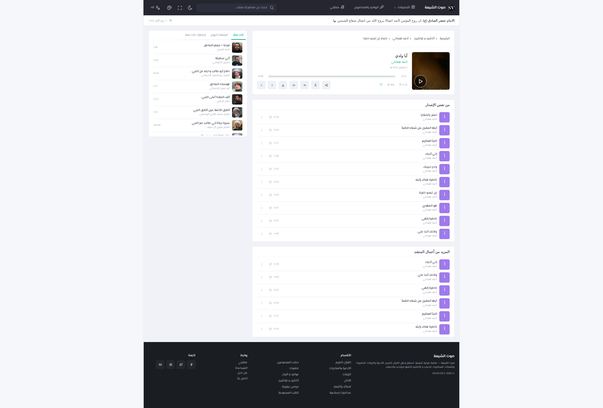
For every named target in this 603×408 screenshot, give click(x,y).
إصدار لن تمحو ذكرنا (375, 38)
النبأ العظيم (429, 141)
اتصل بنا (242, 378)
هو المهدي (429, 206)
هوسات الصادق (220, 84)
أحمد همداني (400, 38)
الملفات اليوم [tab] (219, 35)
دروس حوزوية (290, 386)
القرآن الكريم (343, 362)
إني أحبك (431, 154)
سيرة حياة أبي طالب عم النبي (211, 123)
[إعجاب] (270, 117)
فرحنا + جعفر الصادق (217, 45)
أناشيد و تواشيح (424, 38)
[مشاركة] (326, 85)
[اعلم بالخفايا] (272, 85)
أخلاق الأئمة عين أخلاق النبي (211, 110)
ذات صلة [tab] (238, 35)
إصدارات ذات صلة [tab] (195, 35)
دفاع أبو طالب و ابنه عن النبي (211, 71)
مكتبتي (242, 362)
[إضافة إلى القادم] (304, 85)
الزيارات (347, 374)
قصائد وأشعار (342, 386)
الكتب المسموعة (288, 393)
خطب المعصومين (288, 362)
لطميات (294, 368)
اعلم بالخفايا (429, 115)
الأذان (347, 380)
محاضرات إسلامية (340, 393)
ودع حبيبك (430, 167)
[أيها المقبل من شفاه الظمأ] (261, 85)
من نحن (242, 373)
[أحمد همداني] (315, 85)
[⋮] (261, 117)
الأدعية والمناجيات (340, 368)
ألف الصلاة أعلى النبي (216, 97)
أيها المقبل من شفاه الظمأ (419, 128)
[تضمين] (293, 85)
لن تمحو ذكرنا (428, 193)
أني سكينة (222, 58)
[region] (197, 88)
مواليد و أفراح (290, 374)
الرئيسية (445, 38)
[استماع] (420, 81)
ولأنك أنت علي (427, 232)
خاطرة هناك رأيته (426, 180)
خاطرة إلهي (429, 219)
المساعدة (241, 368)
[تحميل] (283, 85)
